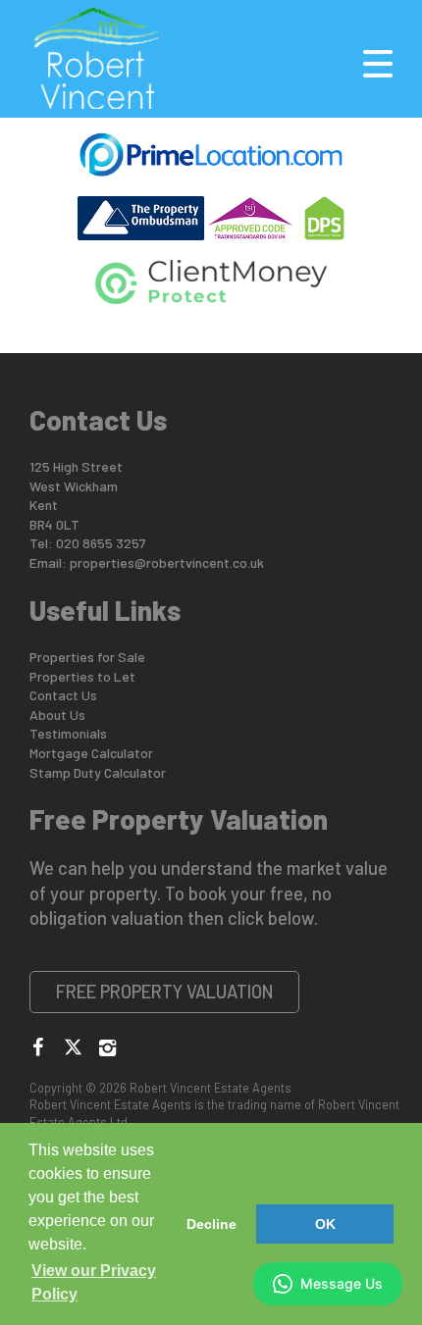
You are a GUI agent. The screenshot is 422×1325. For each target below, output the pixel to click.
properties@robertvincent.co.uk (167, 562)
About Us (57, 714)
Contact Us (63, 695)
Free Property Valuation (165, 991)
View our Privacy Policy (93, 1282)
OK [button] (325, 1224)
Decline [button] (211, 1224)
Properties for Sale (87, 656)
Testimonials (68, 733)
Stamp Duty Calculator (97, 772)
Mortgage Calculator (91, 752)
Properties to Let (82, 676)
